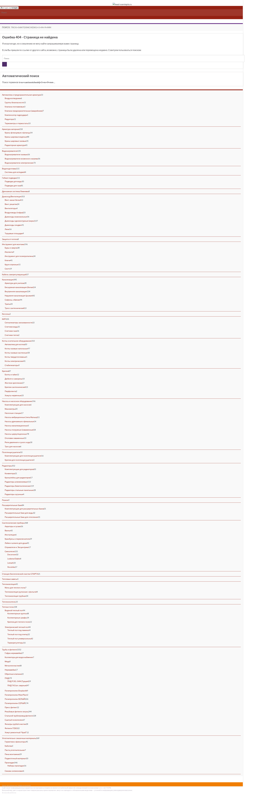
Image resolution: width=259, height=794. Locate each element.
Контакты (7, 7)
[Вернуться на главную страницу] (122, 4)
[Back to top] (253, 788)
